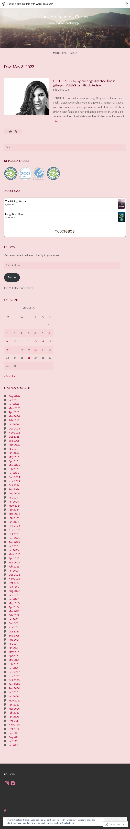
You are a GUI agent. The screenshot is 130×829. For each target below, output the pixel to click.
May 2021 (14, 651)
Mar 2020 (14, 708)
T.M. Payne (11, 217)
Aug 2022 (14, 591)
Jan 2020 (14, 716)
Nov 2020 (14, 676)
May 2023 (14, 554)
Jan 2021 (13, 668)
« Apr (7, 376)
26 (28, 357)
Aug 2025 (14, 444)
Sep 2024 (14, 489)
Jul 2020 (13, 692)
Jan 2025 (14, 473)
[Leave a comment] (11, 131)
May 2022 (14, 603)
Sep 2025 (14, 440)
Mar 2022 (14, 611)
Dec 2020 (14, 672)
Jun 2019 (13, 745)
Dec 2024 (14, 477)
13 (35, 341)
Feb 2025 (14, 469)
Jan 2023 (14, 570)
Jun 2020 (14, 696)
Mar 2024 (14, 513)
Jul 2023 (13, 546)
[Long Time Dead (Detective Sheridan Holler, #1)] (121, 221)
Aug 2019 (14, 737)
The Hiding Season (16, 201)
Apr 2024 (14, 509)
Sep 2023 (14, 538)
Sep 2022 (14, 586)
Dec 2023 (14, 526)
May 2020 (14, 700)
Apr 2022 (14, 607)
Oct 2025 (14, 436)
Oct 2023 (14, 534)
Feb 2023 (14, 566)
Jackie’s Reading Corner (65, 16)
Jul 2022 (13, 595)
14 (42, 341)
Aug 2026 (14, 396)
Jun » (15, 376)
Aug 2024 (14, 493)
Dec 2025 (14, 428)
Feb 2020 (14, 712)
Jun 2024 (14, 501)
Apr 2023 (14, 558)
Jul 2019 (13, 741)
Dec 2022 (14, 574)
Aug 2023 (14, 542)
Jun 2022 (14, 599)
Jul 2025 (13, 448)
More (58, 121)
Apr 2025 (14, 461)
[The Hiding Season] (121, 208)
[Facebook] (13, 783)
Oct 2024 (14, 485)
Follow (12, 277)
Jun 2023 (14, 550)
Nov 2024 (14, 481)
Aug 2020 (14, 688)
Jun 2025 (14, 453)
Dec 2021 (14, 623)
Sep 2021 (14, 635)
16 (7, 349)
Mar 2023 (14, 562)
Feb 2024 (14, 517)
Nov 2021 (14, 627)
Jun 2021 (13, 647)
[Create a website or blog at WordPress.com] (5, 810)
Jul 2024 (13, 497)
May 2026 (14, 408)
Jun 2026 (14, 404)
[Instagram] (6, 783)
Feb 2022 (14, 615)
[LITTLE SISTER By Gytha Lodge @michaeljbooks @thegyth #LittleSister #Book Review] (16, 131)
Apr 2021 (14, 655)
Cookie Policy (68, 823)
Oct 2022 (14, 582)
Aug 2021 (14, 639)
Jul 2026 (13, 400)
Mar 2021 (14, 660)
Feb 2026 (14, 420)
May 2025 (14, 457)
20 (35, 349)
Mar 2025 (14, 465)
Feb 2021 (14, 664)
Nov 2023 (14, 530)
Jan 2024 (14, 522)
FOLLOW (9, 247)
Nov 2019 (14, 724)
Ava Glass (10, 205)
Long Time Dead (14, 214)
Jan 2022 (14, 619)
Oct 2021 (14, 631)
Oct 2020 (14, 680)
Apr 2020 (14, 704)
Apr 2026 (14, 412)
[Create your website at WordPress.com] (65, 4)
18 (21, 349)
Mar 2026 (14, 416)
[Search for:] (65, 147)
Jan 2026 (14, 424)
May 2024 (14, 505)
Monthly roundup (65, 53)
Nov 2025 (14, 432)
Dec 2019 (14, 720)
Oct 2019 (14, 729)
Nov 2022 (14, 578)
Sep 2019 (14, 733)
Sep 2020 (14, 684)
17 (15, 349)
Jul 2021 (13, 643)
